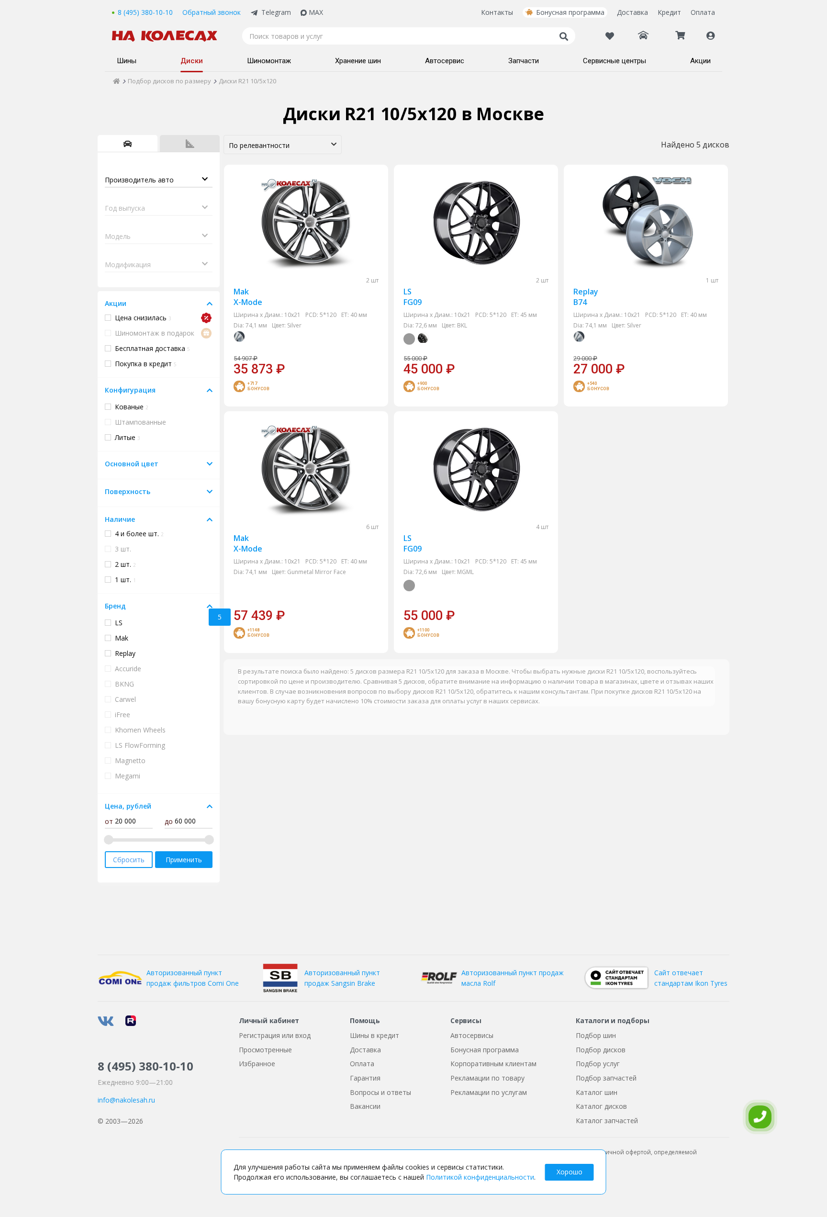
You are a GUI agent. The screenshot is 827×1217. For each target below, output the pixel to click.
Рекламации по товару (487, 1077)
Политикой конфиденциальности (480, 1177)
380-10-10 (145, 1066)
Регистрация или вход (275, 1035)
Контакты (497, 12)
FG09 (412, 296)
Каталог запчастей (607, 1120)
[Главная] (116, 81)
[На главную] (169, 36)
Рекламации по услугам (488, 1092)
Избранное (257, 1063)
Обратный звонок (211, 12)
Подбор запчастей (606, 1077)
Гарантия (365, 1077)
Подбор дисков (601, 1049)
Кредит (669, 12)
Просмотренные (265, 1049)
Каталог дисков (601, 1106)
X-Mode (248, 296)
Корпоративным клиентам (493, 1063)
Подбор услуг (598, 1063)
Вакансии (365, 1106)
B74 (585, 296)
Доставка (632, 12)
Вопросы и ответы (380, 1092)
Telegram (276, 12)
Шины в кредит (374, 1035)
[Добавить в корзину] (368, 365)
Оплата (703, 12)
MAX (316, 12)
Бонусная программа (570, 12)
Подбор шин (596, 1035)
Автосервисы (471, 1035)
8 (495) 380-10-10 (145, 12)
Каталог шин (596, 1092)
